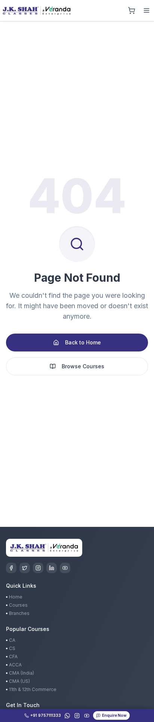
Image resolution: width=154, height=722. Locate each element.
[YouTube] (65, 568)
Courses (18, 605)
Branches (19, 613)
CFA (13, 656)
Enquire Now (114, 715)
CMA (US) (19, 681)
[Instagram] (38, 568)
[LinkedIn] (51, 568)
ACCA (15, 665)
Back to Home (83, 342)
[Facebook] (11, 568)
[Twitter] (24, 568)
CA (12, 640)
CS (12, 648)
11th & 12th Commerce (32, 689)
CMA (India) (21, 673)
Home (15, 597)
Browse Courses (83, 366)
